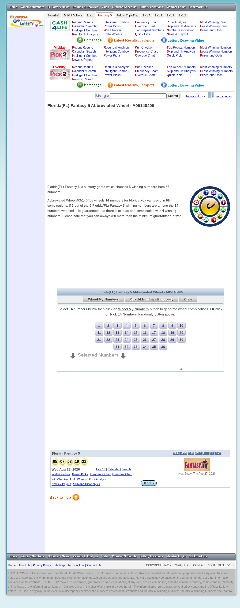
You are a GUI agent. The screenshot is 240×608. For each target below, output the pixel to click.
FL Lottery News (58, 7)
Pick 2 (182, 15)
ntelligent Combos (84, 30)
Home (13, 7)
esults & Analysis (85, 34)
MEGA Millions (73, 15)
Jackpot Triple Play (127, 15)
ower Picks (112, 26)
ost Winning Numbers (216, 47)
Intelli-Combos (61, 474)
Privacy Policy (42, 565)
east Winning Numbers (216, 51)
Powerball (53, 15)
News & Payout (61, 484)
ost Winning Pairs (213, 22)
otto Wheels (113, 34)
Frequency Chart (100, 474)
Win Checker (60, 479)
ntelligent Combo (116, 22)
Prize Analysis (98, 479)
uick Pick (142, 34)
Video (105, 7)
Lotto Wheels (78, 479)
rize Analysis (176, 22)
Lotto (90, 15)
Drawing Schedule (124, 7)
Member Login (175, 7)
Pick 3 (170, 15)
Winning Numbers (32, 7)
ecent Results (82, 22)
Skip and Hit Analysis (86, 484)
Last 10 (100, 469)
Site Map (59, 565)
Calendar (114, 469)
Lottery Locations (151, 7)
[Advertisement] (26, 97)
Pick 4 (158, 15)
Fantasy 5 (105, 15)
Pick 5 (146, 15)
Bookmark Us (198, 7)
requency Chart (146, 22)
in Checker (112, 30)
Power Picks (80, 474)
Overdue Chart (122, 474)
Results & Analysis (85, 7)
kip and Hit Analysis (181, 26)
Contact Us (94, 565)
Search (91, 26)
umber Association (180, 30)
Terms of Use (76, 565)
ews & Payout (177, 34)
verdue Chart (145, 26)
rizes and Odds (211, 30)
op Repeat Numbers (149, 30)
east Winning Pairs (214, 26)
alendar (78, 26)
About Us (24, 565)
